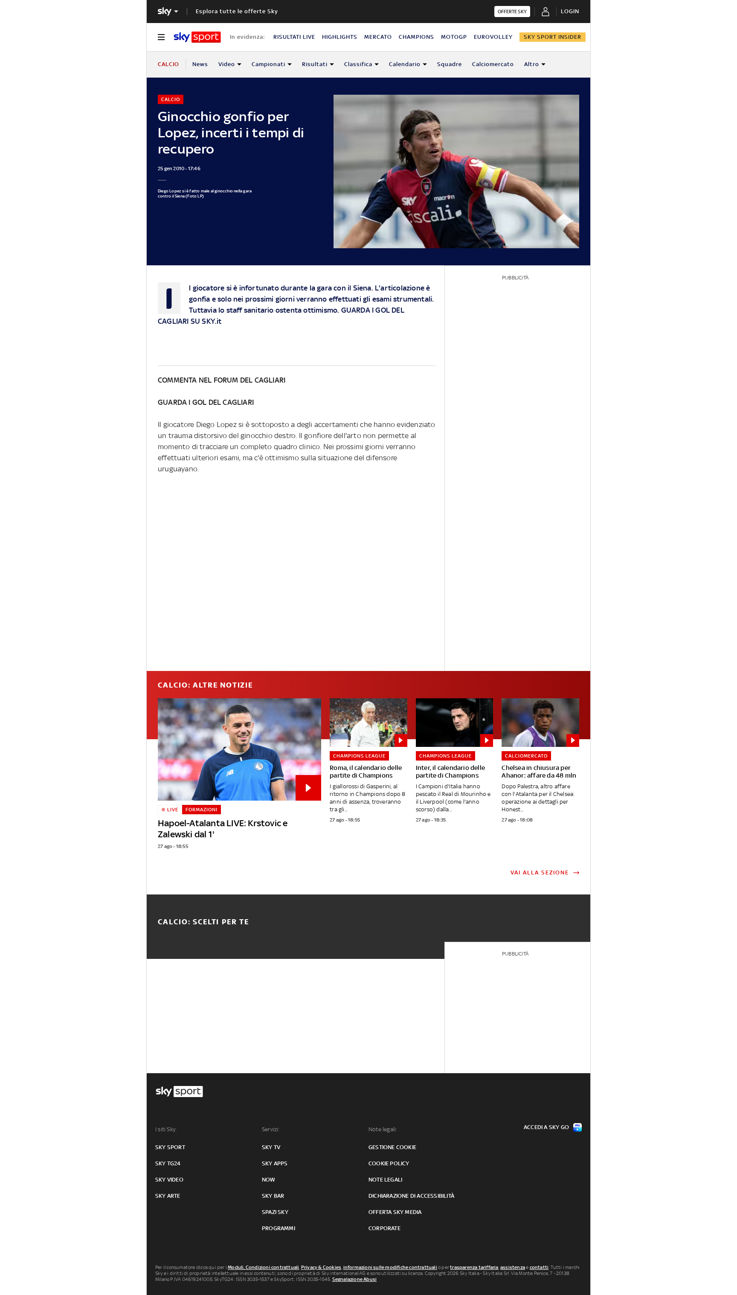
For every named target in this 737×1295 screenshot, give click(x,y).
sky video (169, 1179)
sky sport (170, 1147)
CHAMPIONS (416, 37)
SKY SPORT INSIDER (552, 37)
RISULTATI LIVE (294, 37)
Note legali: (382, 1129)
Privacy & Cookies (321, 1267)
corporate (384, 1228)
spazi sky (275, 1212)
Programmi (278, 1228)
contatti (539, 1267)
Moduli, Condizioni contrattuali (263, 1267)
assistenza (512, 1267)
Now (269, 1179)
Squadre (449, 64)
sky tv (271, 1147)
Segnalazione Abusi (354, 1279)
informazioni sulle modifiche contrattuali (390, 1267)
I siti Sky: (166, 1129)
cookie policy (388, 1163)
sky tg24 (168, 1163)
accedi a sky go (546, 1127)
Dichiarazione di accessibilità (411, 1196)
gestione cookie (392, 1147)
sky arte (167, 1196)
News (200, 64)
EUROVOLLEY (493, 37)
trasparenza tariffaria (474, 1267)
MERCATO (378, 37)
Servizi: (271, 1129)
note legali (385, 1179)
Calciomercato (493, 64)
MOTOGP (454, 37)
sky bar (273, 1196)
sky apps (275, 1163)
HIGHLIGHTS (339, 37)
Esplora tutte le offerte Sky (237, 11)
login (570, 11)
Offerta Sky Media (394, 1212)
